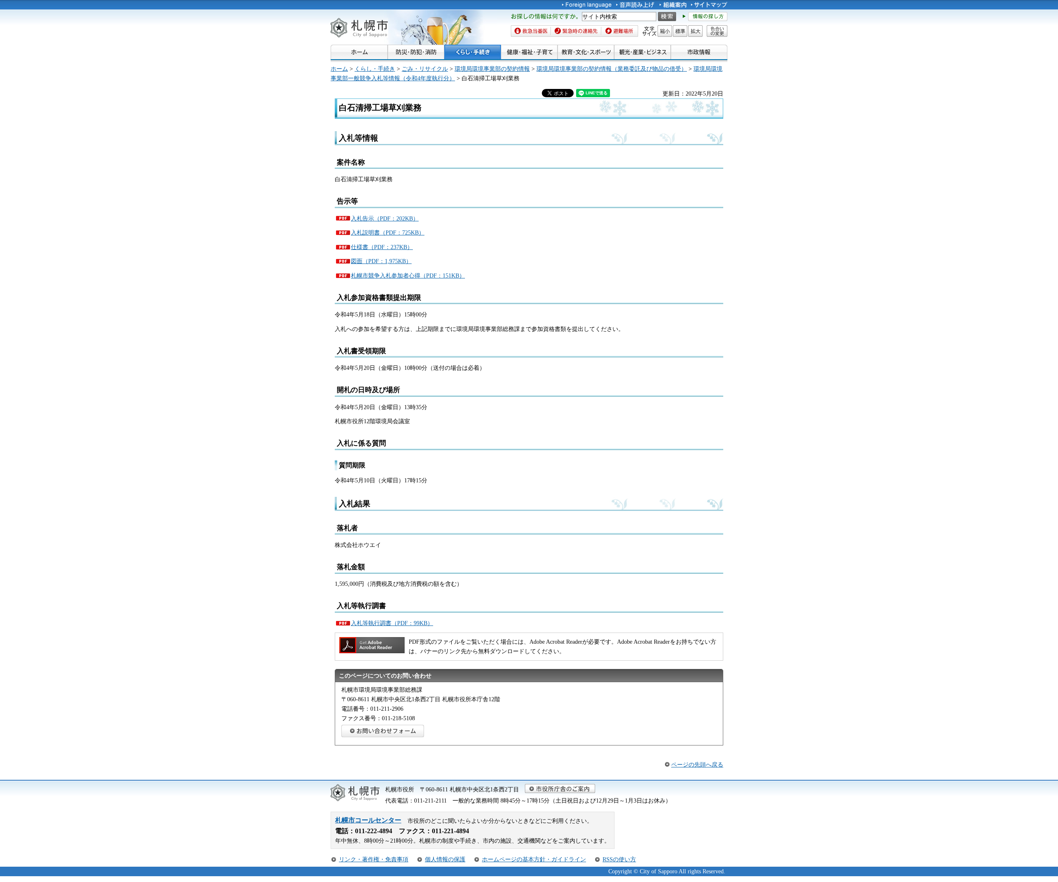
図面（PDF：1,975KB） (381, 261)
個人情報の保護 (445, 859)
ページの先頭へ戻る (697, 764)
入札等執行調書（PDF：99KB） (392, 623)
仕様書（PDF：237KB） (382, 247)
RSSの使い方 (619, 859)
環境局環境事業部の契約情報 (492, 68)
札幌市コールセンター (368, 820)
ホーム (339, 68)
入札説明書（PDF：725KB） (387, 232)
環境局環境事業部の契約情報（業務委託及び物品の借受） (611, 68)
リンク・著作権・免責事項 (373, 859)
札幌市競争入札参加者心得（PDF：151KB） (408, 275)
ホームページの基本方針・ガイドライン (534, 859)
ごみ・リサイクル (425, 68)
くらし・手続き (375, 68)
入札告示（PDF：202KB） (385, 218)
